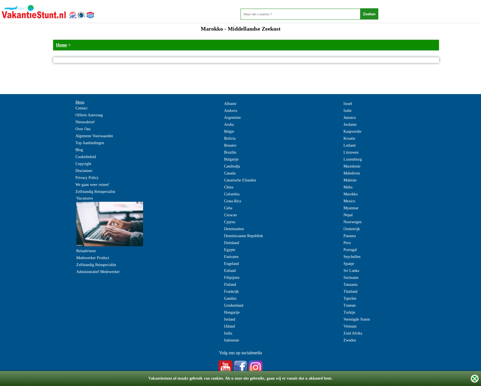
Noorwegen (352, 222)
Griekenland (233, 305)
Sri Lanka (351, 271)
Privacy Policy (87, 178)
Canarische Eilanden (240, 180)
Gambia (230, 298)
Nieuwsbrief (85, 122)
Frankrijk (231, 291)
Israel (347, 104)
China (228, 187)
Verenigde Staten (356, 319)
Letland (349, 145)
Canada (229, 173)
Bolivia (229, 138)
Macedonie (351, 166)
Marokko (350, 194)
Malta (347, 187)
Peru (347, 243)
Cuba (228, 208)
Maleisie (350, 180)
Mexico (349, 201)
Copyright (83, 164)
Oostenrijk (351, 229)
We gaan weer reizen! (92, 185)
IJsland (229, 326)
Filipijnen (231, 278)
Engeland (231, 264)
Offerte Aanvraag (89, 115)
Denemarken (234, 229)
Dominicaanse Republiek (243, 236)
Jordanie (350, 124)
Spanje (348, 264)
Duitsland (231, 243)
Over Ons (82, 129)
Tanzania (350, 284)
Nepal (348, 215)
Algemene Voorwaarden (94, 136)
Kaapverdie (352, 131)
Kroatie (349, 138)
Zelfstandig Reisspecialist (95, 192)
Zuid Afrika (352, 333)
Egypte (229, 250)
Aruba (229, 124)
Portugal (350, 250)
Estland (230, 271)
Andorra (230, 111)
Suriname (351, 278)
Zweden (349, 340)
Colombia (231, 194)
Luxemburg (352, 159)
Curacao (230, 215)
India (228, 333)
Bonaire (230, 145)
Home (61, 45)
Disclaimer (83, 171)
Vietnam (350, 326)
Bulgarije (231, 159)
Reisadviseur (86, 251)
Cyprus (229, 222)
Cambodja (232, 166)
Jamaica (349, 117)
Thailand (350, 291)
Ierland (229, 319)
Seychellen (351, 257)
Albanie (230, 104)
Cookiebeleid (85, 157)
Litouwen (351, 152)
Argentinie (232, 117)
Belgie (229, 131)
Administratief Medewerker (98, 272)
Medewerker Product (92, 258)
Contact (81, 108)
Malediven (351, 173)
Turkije (349, 312)
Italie (347, 111)
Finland (230, 284)
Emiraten (231, 257)
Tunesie (349, 305)
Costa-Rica (232, 201)
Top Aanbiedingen (89, 143)
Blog (79, 150)
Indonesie (231, 340)
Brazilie (230, 152)
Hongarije (232, 312)
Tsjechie (349, 298)
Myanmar (351, 208)
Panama (349, 236)
